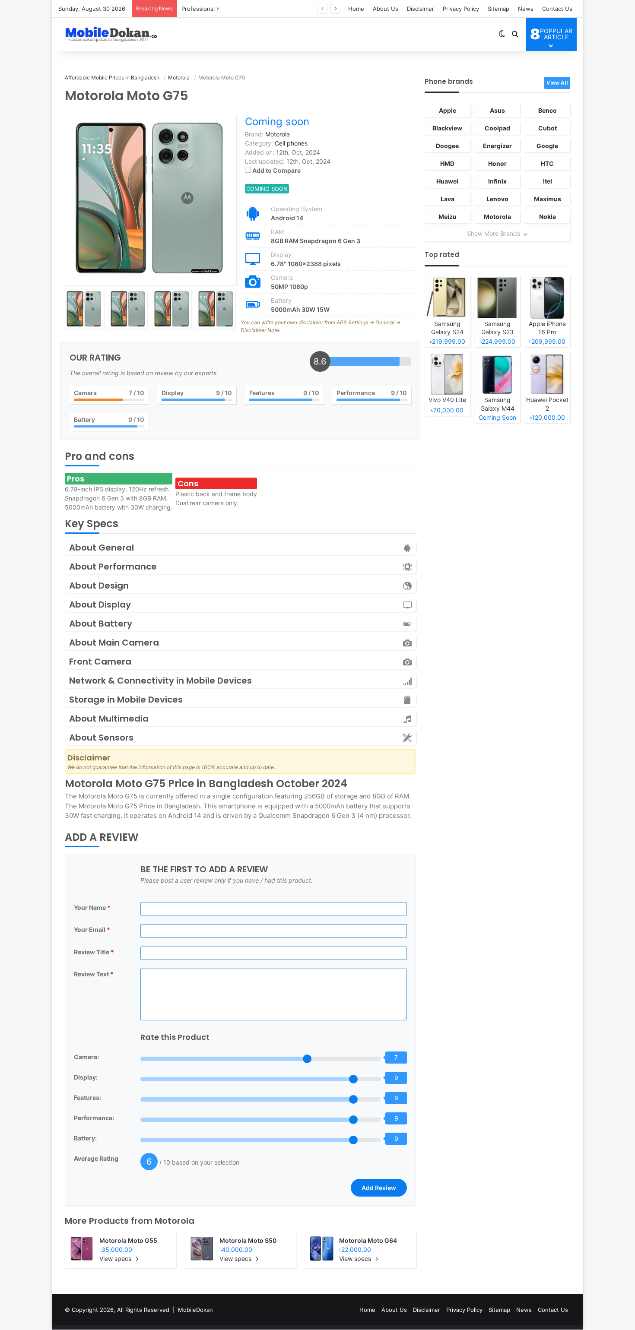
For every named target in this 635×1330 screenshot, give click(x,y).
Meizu (447, 216)
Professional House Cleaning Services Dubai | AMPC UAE (258, 8)
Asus (497, 110)
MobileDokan (195, 1309)
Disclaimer (420, 8)
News (525, 8)
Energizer (497, 145)
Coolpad (497, 128)
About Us (385, 8)
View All (557, 82)
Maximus (547, 199)
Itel (547, 181)
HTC (547, 163)
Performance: (94, 1117)
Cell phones (291, 143)
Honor (497, 163)
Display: (86, 1077)
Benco (547, 110)
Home (356, 8)
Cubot (547, 128)
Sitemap (498, 8)
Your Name (92, 907)
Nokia (547, 216)
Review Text (94, 974)
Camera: (86, 1057)
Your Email (92, 929)
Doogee (447, 145)
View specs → (119, 1258)
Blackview (447, 128)
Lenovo (497, 199)
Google (547, 145)
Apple (447, 110)
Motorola (174, 1221)
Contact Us (557, 8)
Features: (87, 1097)
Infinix (497, 181)
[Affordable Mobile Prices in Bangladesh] (109, 34)
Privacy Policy (461, 8)
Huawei (447, 181)
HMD (447, 163)
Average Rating (96, 1158)
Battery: (85, 1138)
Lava (447, 199)
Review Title (94, 952)
